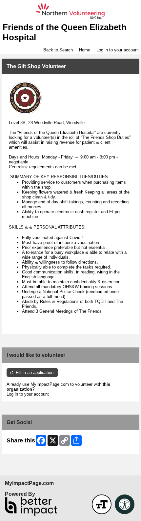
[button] (101, 504)
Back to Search (58, 49)
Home (84, 49)
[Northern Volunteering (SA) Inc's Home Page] (70, 11)
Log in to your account (117, 49)
